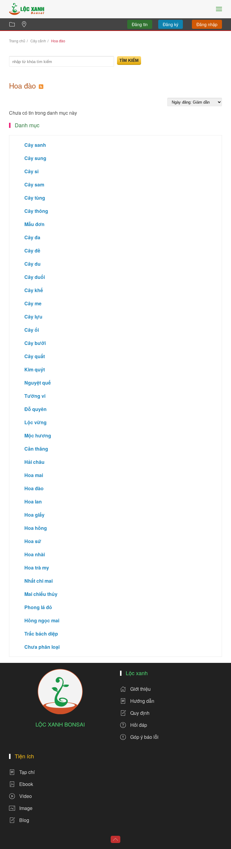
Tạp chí (27, 772)
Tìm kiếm (129, 60)
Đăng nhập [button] (206, 24)
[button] (219, 9)
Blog (24, 820)
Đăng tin (140, 24)
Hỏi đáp (138, 724)
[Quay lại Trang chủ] (26, 9)
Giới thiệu (140, 688)
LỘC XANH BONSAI (60, 724)
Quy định (139, 712)
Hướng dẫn (142, 700)
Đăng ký (170, 24)
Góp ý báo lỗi (144, 736)
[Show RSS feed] (41, 85)
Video (25, 796)
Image (25, 808)
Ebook (26, 784)
